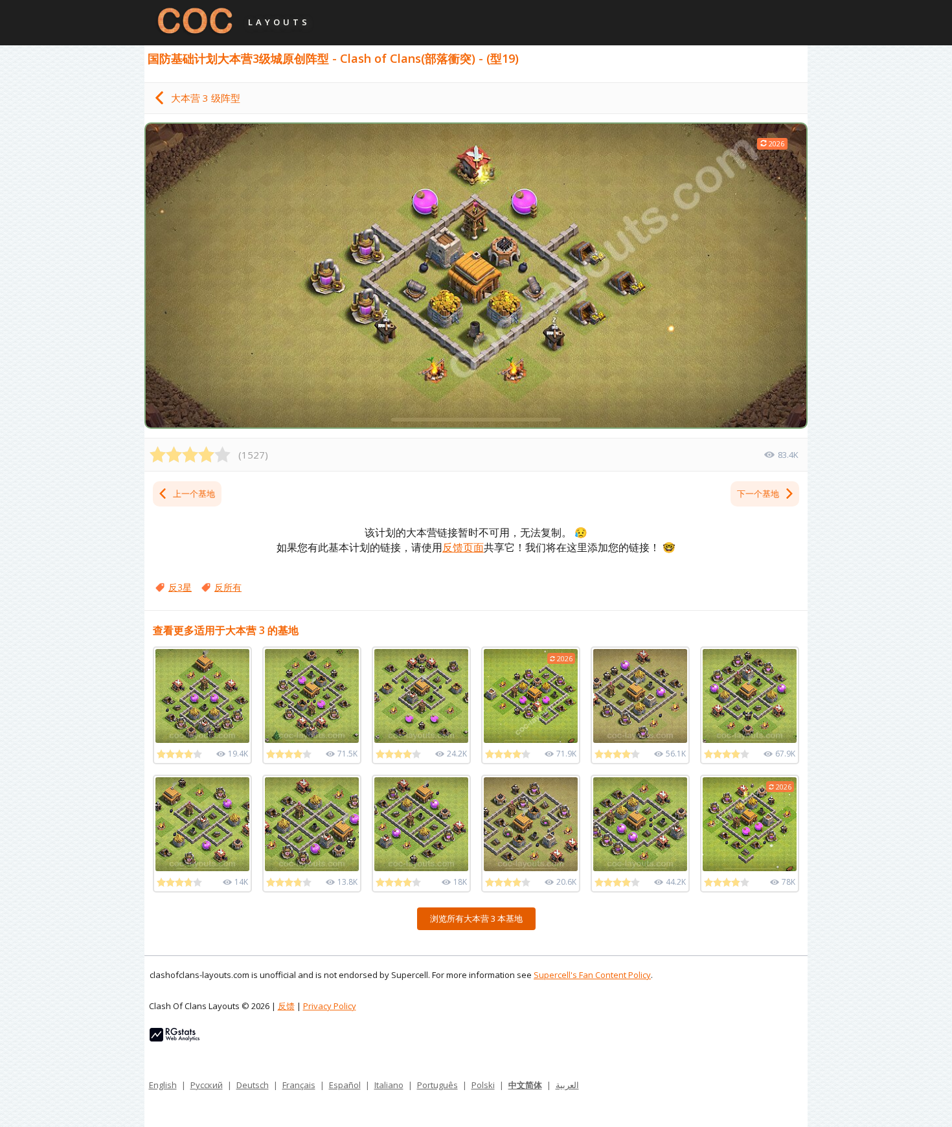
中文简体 (525, 1085)
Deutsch (252, 1085)
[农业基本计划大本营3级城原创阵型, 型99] (202, 696)
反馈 (286, 1006)
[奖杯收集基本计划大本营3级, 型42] (421, 696)
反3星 (180, 587)
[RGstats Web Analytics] (174, 1038)
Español (345, 1085)
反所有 (228, 587)
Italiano (388, 1085)
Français (298, 1085)
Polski (483, 1085)
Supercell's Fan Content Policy (592, 975)
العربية (567, 1085)
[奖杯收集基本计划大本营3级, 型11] (530, 824)
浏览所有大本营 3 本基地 (476, 918)
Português (437, 1085)
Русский (206, 1085)
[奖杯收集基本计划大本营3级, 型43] (312, 696)
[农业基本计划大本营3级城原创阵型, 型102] (640, 824)
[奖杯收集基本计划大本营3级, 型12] (640, 696)
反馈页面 (463, 547)
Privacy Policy (329, 1006)
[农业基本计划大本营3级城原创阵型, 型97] (421, 824)
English (163, 1085)
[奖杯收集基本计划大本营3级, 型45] (749, 696)
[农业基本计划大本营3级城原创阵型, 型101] (202, 824)
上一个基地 (194, 493)
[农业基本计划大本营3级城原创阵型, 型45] (312, 824)
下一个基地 (758, 493)
